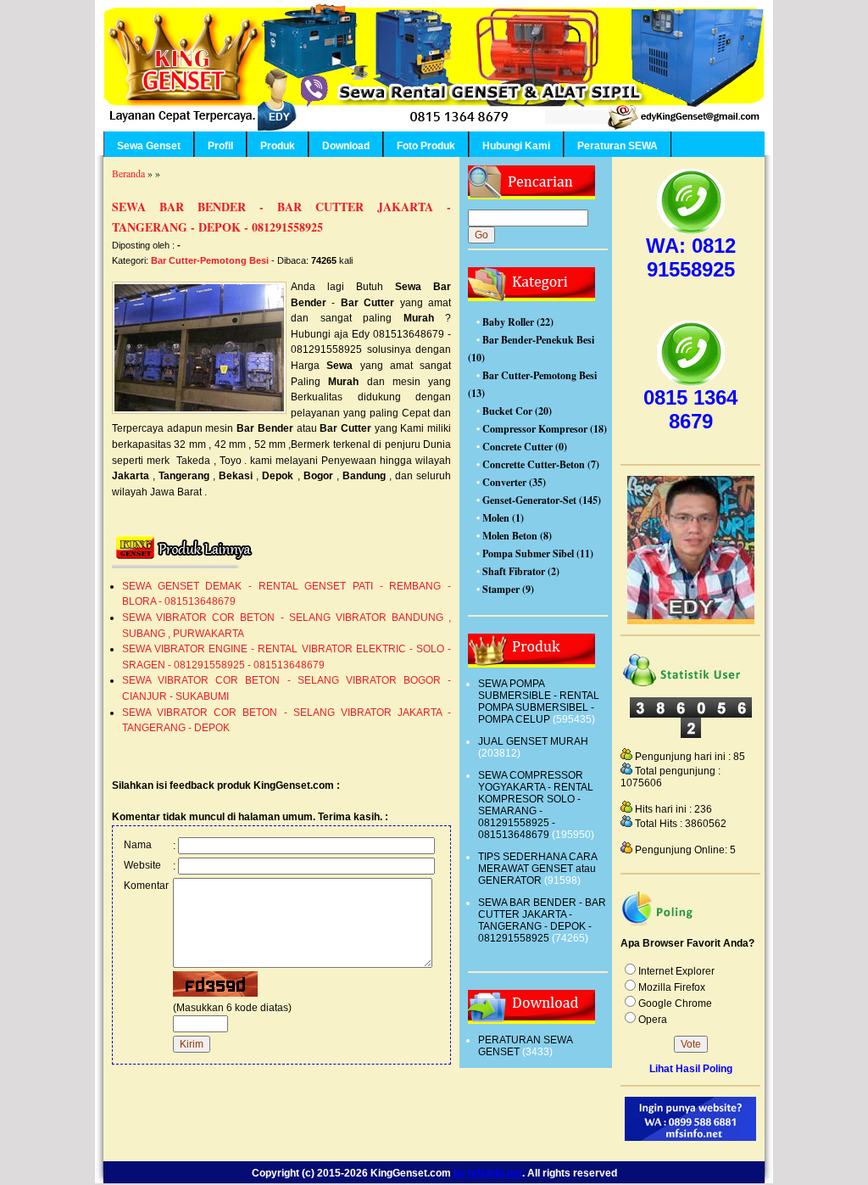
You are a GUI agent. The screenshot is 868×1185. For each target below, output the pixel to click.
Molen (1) (503, 518)
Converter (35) (514, 482)
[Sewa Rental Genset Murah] (690, 621)
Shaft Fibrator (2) (520, 571)
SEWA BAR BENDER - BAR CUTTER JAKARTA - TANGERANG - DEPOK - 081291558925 (542, 920)
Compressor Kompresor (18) (544, 429)
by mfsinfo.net (487, 1172)
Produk (277, 146)
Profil (220, 146)
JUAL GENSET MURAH (533, 741)
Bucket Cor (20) (517, 411)
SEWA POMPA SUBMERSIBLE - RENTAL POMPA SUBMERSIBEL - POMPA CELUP (538, 701)
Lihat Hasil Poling (690, 1069)
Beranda (128, 173)
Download (346, 146)
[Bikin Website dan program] (690, 1137)
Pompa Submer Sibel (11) (537, 553)
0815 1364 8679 (690, 409)
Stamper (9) (508, 589)
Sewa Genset (149, 146)
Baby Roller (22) (518, 322)
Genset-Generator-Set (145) (541, 500)
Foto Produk (426, 146)
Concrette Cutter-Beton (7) (540, 464)
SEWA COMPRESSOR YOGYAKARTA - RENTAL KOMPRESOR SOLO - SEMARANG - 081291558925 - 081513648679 (535, 805)
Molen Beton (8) (517, 535)
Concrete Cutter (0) (524, 446)
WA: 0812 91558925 (691, 257)
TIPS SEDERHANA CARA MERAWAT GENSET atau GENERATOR (537, 868)
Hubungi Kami (516, 146)
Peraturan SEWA (617, 146)
